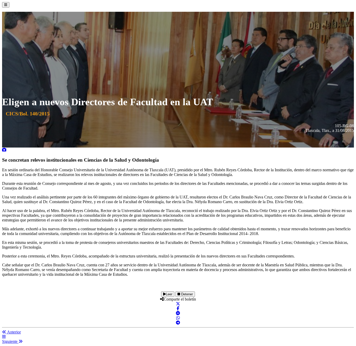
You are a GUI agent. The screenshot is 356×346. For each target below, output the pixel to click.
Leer (169, 294)
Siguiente (10, 341)
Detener (186, 294)
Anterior (13, 332)
